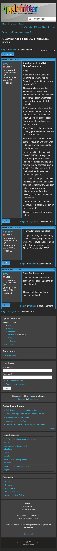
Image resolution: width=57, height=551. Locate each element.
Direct (20, 399)
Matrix (11, 329)
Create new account (14, 380)
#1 (53, 59)
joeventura (8, 463)
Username (8, 367)
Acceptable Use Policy (14, 495)
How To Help (26, 27)
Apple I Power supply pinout (17, 417)
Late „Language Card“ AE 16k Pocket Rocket (25, 414)
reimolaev (8, 449)
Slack (10, 338)
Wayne (6, 469)
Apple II (27, 32)
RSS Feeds (10, 488)
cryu (5, 63)
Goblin (6, 453)
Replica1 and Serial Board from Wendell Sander (26, 424)
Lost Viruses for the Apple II (17, 421)
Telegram (12, 341)
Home (4, 24)
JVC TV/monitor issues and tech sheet (22, 410)
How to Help (28, 534)
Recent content (11, 355)
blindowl (8, 231)
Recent (21, 24)
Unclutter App (34, 399)
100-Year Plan (40, 27)
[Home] (20, 14)
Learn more (8, 344)
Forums (13, 24)
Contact (51, 27)
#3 (53, 270)
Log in (4, 50)
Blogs (7, 481)
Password (8, 374)
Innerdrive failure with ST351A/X (17, 466)
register (13, 50)
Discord (11, 332)
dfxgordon (8, 442)
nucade (7, 456)
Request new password (16, 384)
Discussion (16, 32)
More (52, 428)
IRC (10, 325)
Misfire (11, 335)
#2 (53, 227)
